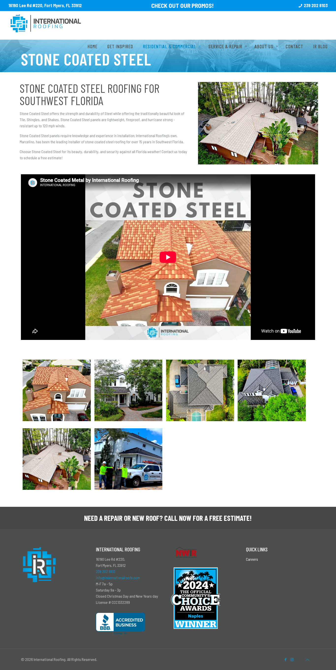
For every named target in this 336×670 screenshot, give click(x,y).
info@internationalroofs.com (118, 577)
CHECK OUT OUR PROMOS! (182, 5)
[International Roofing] (45, 19)
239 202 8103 (316, 5)
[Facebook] (285, 659)
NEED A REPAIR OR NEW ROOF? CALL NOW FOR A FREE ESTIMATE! (168, 517)
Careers (252, 559)
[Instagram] (292, 659)
